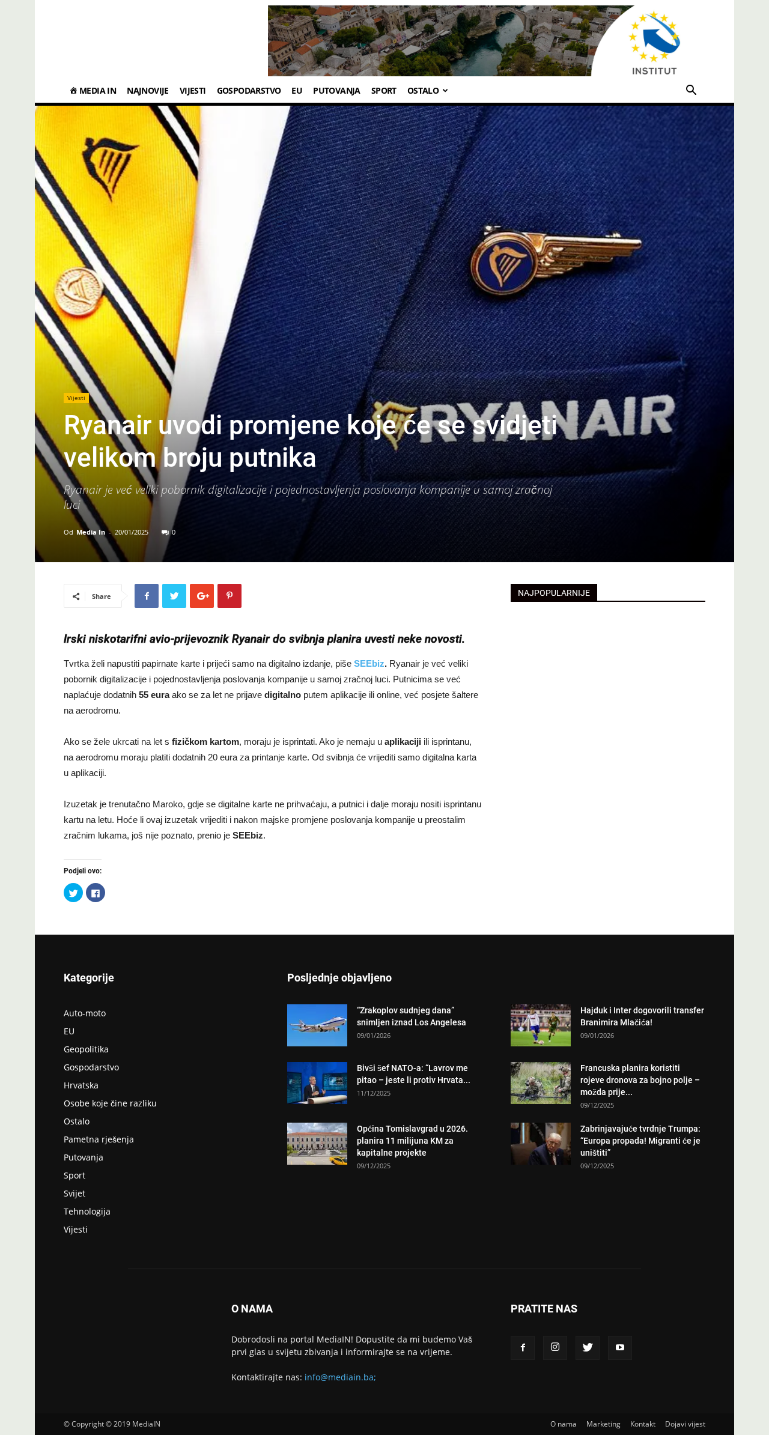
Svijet (74, 1193)
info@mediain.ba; (340, 1377)
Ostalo (423, 90)
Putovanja (336, 90)
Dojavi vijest (685, 1424)
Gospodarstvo (249, 90)
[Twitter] (588, 1348)
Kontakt (642, 1424)
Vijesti (193, 90)
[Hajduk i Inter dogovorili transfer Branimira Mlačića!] (541, 1025)
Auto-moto (85, 1013)
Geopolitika (86, 1049)
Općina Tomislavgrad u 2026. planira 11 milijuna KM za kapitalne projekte (412, 1140)
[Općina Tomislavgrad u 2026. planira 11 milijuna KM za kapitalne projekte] (317, 1144)
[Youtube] (620, 1348)
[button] (690, 91)
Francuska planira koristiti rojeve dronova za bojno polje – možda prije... (640, 1080)
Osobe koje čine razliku (110, 1103)
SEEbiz (369, 663)
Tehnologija (87, 1211)
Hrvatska (81, 1085)
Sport (384, 90)
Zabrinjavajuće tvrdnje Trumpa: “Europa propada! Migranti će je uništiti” (640, 1140)
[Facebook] (523, 1348)
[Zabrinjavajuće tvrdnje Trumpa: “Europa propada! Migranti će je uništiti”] (541, 1144)
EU (296, 90)
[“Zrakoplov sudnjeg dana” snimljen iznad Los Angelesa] (317, 1025)
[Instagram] (555, 1348)
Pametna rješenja (99, 1139)
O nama (563, 1424)
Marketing (603, 1424)
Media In (90, 531)
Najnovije (148, 90)
